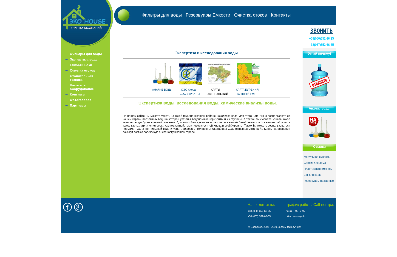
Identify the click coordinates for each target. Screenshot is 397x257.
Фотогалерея (80, 100)
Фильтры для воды (162, 14)
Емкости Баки (81, 65)
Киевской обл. (246, 93)
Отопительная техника (81, 77)
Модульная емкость (316, 157)
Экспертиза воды (84, 59)
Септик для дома (315, 163)
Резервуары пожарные (319, 180)
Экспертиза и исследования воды (206, 53)
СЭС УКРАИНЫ (190, 93)
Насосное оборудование (82, 87)
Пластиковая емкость (318, 168)
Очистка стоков (250, 14)
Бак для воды (312, 174)
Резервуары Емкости (208, 14)
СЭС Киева (188, 89)
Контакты (281, 14)
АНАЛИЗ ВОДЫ (162, 89)
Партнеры (78, 105)
